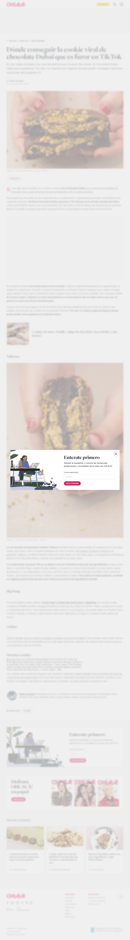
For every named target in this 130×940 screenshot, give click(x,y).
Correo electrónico (71, 472)
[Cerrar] (115, 453)
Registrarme (72, 483)
